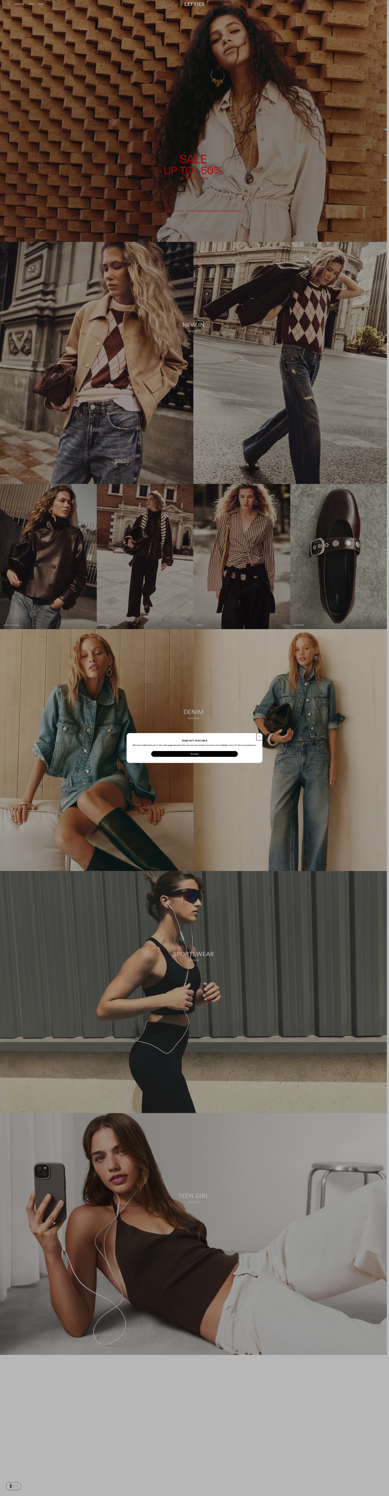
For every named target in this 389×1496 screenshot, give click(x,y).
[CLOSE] (259, 736)
